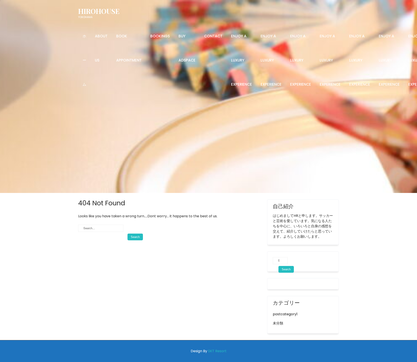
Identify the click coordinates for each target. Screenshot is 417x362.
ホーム (84, 60)
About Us (101, 48)
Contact (213, 36)
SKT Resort (217, 351)
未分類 (278, 323)
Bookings (160, 36)
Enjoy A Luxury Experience (241, 60)
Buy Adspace (187, 48)
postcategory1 (285, 314)
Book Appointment (129, 48)
